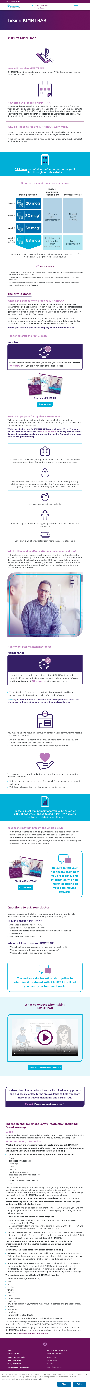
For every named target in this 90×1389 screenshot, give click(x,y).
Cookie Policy (36, 1379)
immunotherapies (23, 832)
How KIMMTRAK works (16, 1357)
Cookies (50, 1364)
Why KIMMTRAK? (14, 1360)
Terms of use (51, 1357)
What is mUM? (13, 1354)
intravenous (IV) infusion (54, 72)
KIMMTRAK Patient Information (32, 1333)
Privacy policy (52, 1360)
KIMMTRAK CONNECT (55, 1354)
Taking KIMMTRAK (14, 1364)
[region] (45, 1380)
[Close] (86, 1374)
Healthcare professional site (57, 1350)
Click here (21, 169)
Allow (64, 1384)
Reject (79, 1384)
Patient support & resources (18, 1367)
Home (9, 1350)
